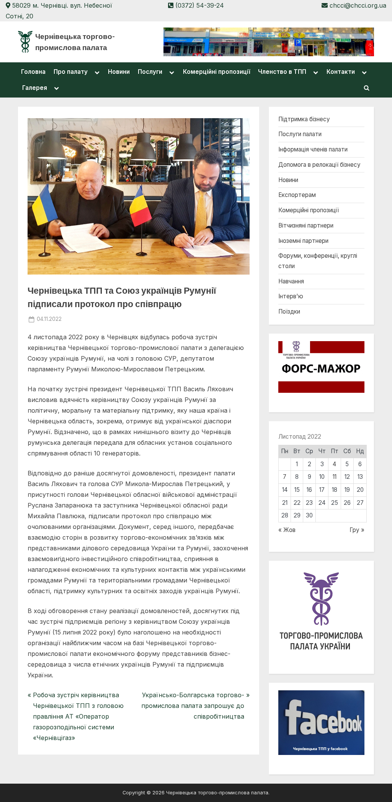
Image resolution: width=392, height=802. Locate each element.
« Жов (287, 530)
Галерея (34, 87)
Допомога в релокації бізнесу (319, 164)
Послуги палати (300, 134)
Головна (33, 71)
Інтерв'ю (290, 296)
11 (334, 476)
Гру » (357, 530)
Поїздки (289, 311)
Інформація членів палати (313, 149)
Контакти (341, 71)
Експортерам (297, 194)
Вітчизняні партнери (305, 225)
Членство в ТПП (282, 71)
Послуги (150, 71)
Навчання (291, 281)
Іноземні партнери (303, 240)
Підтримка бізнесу (304, 119)
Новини (119, 71)
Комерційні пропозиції (216, 71)
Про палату (71, 71)
